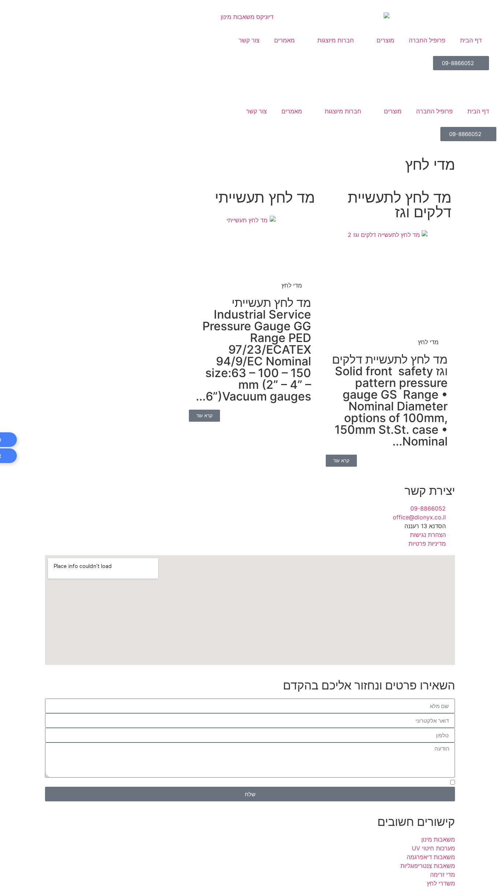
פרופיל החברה (434, 111)
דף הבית (478, 111)
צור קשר (256, 111)
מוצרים (393, 111)
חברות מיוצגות (343, 111)
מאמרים (291, 111)
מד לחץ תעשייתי (265, 197)
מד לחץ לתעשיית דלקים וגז (399, 204)
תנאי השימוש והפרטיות (214, 783)
